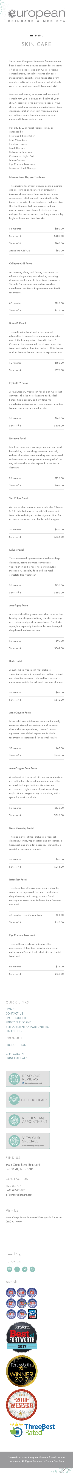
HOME (10, 1009)
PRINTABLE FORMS (18, 1022)
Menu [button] (39, 35)
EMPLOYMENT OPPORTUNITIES (27, 1027)
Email (48, 1461)
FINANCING (14, 1031)
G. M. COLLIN (15, 1054)
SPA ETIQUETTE (16, 1018)
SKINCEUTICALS (16, 1058)
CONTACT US (14, 1014)
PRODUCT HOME (17, 1045)
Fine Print (59, 1461)
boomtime (14, 1461)
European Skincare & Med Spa (36, 17)
